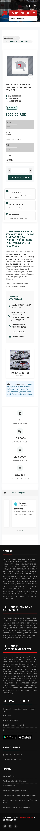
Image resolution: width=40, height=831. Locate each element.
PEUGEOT (6, 633)
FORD (22, 623)
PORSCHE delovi (31, 586)
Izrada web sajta (25, 818)
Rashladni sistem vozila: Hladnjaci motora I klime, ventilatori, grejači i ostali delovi (20, 681)
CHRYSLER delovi (9, 561)
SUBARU (34, 635)
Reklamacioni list (9, 786)
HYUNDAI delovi (8, 571)
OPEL (35, 630)
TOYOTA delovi (13, 596)
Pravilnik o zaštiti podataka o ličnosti (16, 791)
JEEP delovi (29, 574)
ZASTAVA (30, 638)
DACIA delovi (24, 564)
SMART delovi (23, 591)
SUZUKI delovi (26, 594)
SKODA (14, 635)
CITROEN (34, 618)
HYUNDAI (34, 623)
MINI (16, 630)
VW (25, 638)
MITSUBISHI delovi (9, 584)
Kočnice (18, 657)
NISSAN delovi (22, 584)
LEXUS (21, 628)
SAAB (4, 635)
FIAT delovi (12, 569)
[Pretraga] (34, 18)
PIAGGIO (13, 633)
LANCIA (5, 628)
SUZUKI (5, 638)
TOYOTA (15, 638)
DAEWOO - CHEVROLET (29, 620)
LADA (35, 625)
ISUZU (10, 625)
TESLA (10, 638)
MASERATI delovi (25, 579)
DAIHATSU (6, 623)
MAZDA (34, 628)
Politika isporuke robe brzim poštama (16, 808)
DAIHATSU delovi (24, 566)
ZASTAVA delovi (8, 599)
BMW (19, 618)
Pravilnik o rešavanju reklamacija (14, 781)
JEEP (27, 625)
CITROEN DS (7, 620)
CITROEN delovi (21, 561)
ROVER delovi (19, 589)
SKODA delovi (13, 591)
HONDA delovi (32, 569)
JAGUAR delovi (18, 574)
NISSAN (30, 630)
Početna (9, 38)
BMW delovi (32, 559)
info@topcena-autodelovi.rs (15, 725)
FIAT (17, 623)
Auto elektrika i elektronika (26, 690)
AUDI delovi (22, 559)
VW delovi (33, 596)
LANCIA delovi (23, 576)
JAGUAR (21, 625)
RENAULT (28, 633)
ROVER (34, 633)
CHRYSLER (26, 618)
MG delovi (24, 581)
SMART (19, 635)
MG (12, 630)
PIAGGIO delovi (20, 586)
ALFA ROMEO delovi (10, 559)
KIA (31, 625)
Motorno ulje (8, 657)
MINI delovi (33, 581)
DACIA (19, 620)
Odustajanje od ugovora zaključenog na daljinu (19, 795)
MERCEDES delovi (14, 581)
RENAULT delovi (8, 589)
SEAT (8, 635)
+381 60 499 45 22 (21, 13)
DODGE (12, 623)
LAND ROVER (13, 628)
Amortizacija (7, 693)
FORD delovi (21, 569)
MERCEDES (6, 630)
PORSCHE (20, 633)
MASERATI (27, 628)
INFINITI (5, 625)
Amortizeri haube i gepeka (19, 659)
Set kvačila (27, 657)
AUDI (14, 618)
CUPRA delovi (13, 564)
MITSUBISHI (22, 630)
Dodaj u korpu (22, 177)
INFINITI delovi (21, 571)
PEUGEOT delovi (8, 586)
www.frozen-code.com (13, 730)
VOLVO (21, 638)
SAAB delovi (29, 589)
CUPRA (14, 620)
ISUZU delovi (32, 571)
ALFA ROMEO (7, 618)
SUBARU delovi (14, 594)
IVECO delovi (7, 574)
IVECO (16, 625)
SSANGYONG (27, 635)
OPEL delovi (32, 584)
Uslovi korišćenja (9, 776)
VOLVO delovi (24, 596)
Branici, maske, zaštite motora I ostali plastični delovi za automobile (20, 662)
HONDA (27, 623)
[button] (17, 530)
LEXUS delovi (13, 579)
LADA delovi (12, 576)
